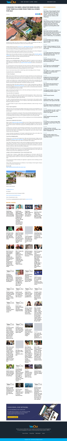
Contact (43, 433)
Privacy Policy (32, 433)
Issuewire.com (20, 46)
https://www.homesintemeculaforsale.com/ (13, 195)
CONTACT (35, 2)
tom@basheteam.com (10, 189)
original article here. (29, 199)
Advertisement (38, 433)
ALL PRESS (31, 2)
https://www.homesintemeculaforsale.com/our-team (16, 167)
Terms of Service (25, 433)
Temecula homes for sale (19, 85)
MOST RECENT (26, 2)
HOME (22, 2)
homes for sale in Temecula (26, 62)
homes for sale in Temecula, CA (17, 139)
